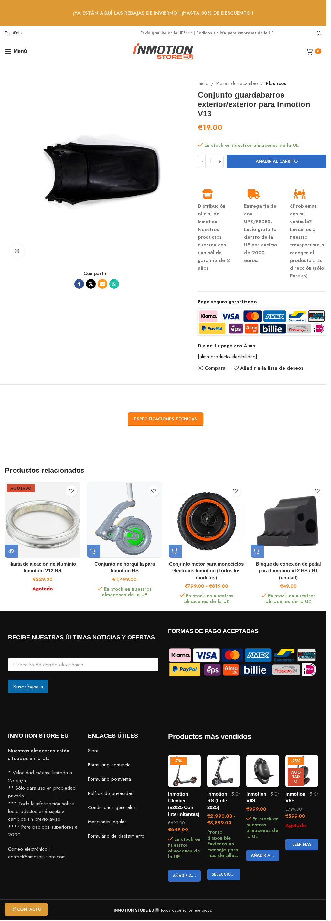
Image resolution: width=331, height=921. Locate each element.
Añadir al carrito (277, 161)
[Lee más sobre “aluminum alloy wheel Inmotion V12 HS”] (11, 551)
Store (93, 750)
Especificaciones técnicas (165, 419)
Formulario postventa (109, 779)
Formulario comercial (110, 764)
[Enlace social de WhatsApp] (114, 284)
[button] (93, 551)
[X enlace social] (91, 284)
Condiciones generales (112, 807)
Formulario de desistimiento (116, 836)
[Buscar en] (319, 33)
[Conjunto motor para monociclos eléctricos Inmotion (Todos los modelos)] (206, 520)
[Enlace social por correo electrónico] (102, 284)
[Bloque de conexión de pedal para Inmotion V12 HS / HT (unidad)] (288, 520)
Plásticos (276, 83)
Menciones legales (107, 821)
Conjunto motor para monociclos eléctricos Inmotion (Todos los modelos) (206, 570)
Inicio (203, 83)
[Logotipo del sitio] (163, 50)
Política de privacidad (111, 793)
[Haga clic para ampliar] (17, 251)
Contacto (29, 909)
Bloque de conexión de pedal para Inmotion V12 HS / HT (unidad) (288, 570)
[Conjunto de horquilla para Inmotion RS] (125, 520)
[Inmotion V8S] (262, 771)
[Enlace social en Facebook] (79, 284)
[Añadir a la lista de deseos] (71, 491)
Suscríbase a (28, 686)
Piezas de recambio (237, 83)
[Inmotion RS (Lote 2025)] (223, 771)
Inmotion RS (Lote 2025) (217, 800)
